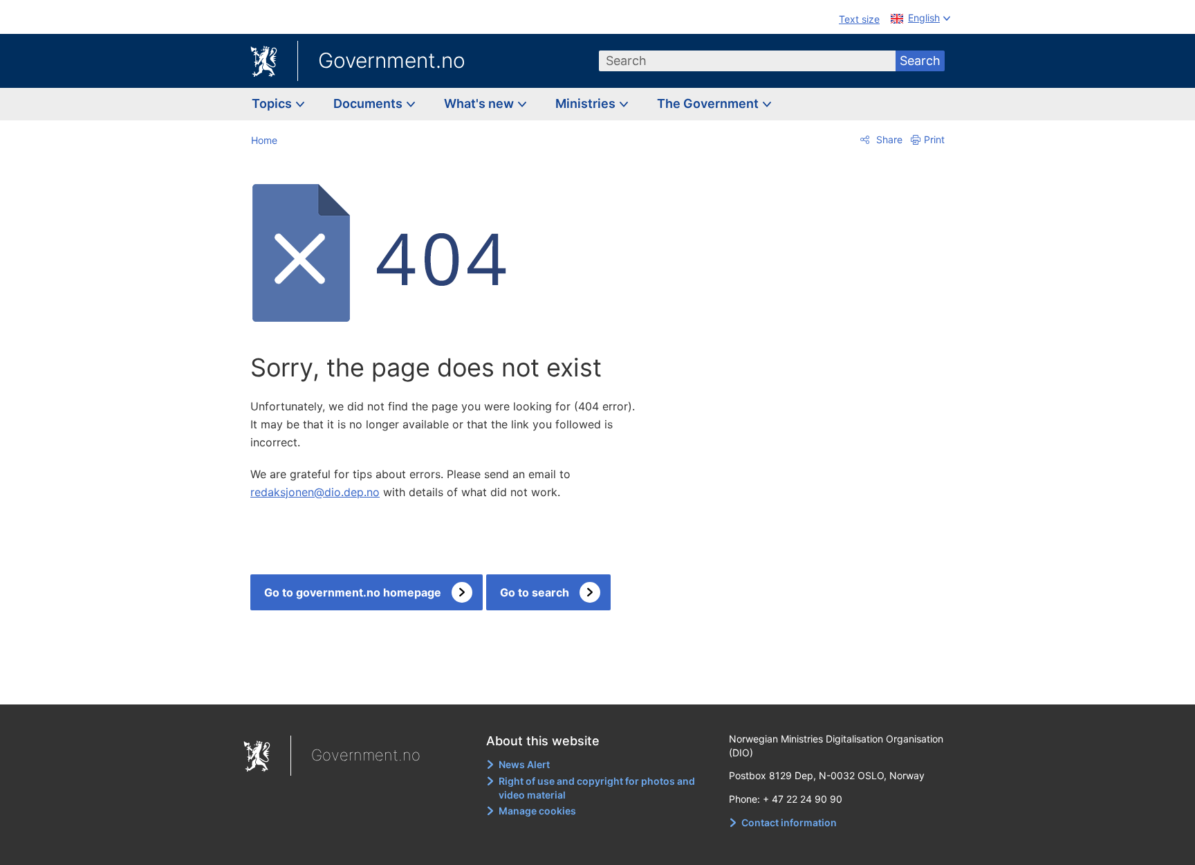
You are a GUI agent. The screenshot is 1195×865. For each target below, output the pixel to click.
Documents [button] (369, 103)
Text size (859, 19)
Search (920, 60)
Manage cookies (537, 811)
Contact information (789, 822)
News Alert (524, 764)
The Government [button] (709, 103)
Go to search (534, 592)
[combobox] (747, 61)
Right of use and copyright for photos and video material (597, 788)
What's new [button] (480, 103)
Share (887, 139)
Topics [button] (273, 103)
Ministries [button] (586, 103)
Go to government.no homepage (352, 592)
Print (934, 139)
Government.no (391, 60)
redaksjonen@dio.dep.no (315, 492)
